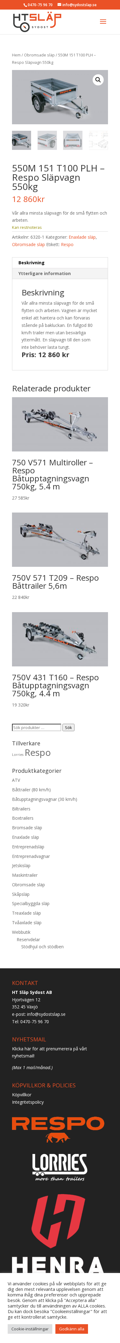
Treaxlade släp (26, 913)
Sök (68, 727)
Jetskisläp (21, 865)
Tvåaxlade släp (27, 922)
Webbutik (21, 932)
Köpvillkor (21, 1095)
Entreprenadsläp (28, 847)
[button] (98, 79)
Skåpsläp (21, 894)
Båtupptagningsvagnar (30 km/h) (44, 799)
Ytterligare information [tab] (44, 273)
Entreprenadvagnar (31, 856)
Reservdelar (28, 939)
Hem (16, 55)
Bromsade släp (27, 827)
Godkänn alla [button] (71, 1329)
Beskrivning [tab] (31, 263)
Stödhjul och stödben (42, 947)
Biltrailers (21, 809)
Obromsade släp (39, 55)
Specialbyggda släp (31, 903)
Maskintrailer (25, 875)
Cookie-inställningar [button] (30, 1329)
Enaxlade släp (82, 237)
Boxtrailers (23, 818)
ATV (16, 780)
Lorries (17, 754)
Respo (67, 244)
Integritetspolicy (28, 1102)
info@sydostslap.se (46, 1014)
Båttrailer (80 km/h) (31, 790)
